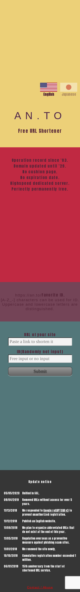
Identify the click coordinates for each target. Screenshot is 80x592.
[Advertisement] (40, 40)
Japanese (69, 94)
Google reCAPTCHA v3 (56, 510)
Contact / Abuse (40, 587)
